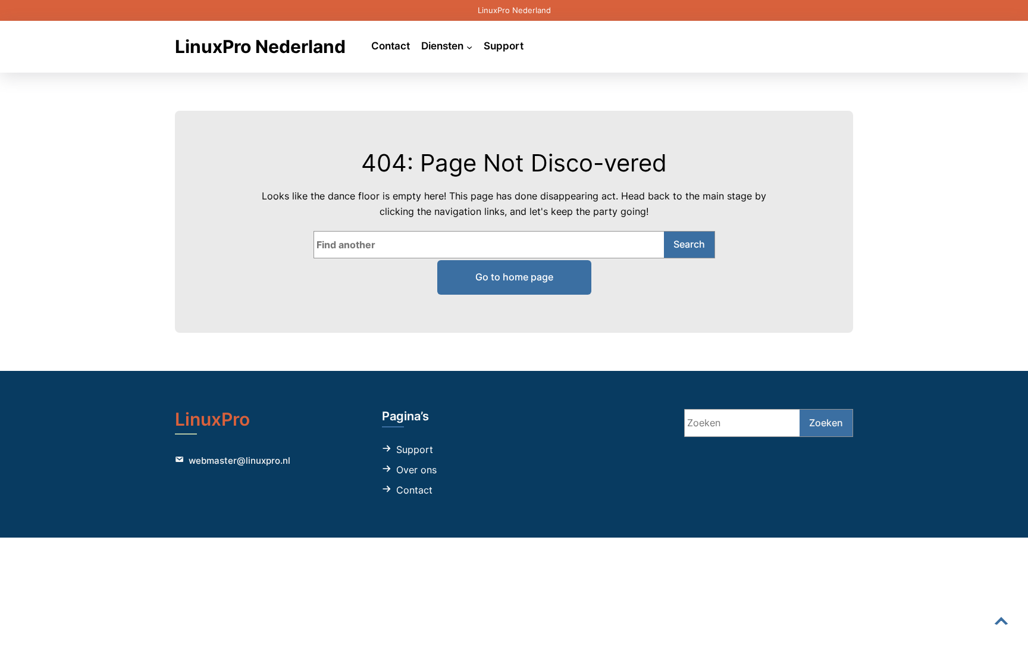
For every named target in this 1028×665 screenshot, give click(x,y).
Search (689, 244)
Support (414, 449)
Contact (414, 490)
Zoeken (826, 423)
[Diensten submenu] (469, 46)
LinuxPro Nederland (260, 46)
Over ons (416, 470)
